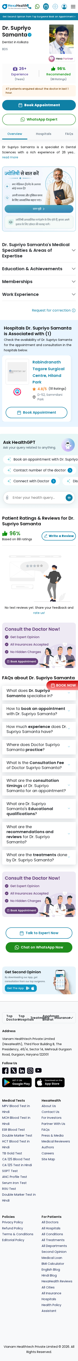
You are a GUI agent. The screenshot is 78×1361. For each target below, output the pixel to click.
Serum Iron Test (14, 1183)
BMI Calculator (53, 1264)
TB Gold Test (12, 1153)
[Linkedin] (22, 1070)
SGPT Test (10, 1171)
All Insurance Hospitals (51, 1296)
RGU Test (9, 1189)
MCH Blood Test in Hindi (16, 1121)
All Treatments (53, 1240)
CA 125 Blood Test (16, 1159)
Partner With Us (53, 1124)
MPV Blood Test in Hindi (16, 1109)
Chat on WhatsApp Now (42, 947)
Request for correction (51, 310)
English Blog (51, 1269)
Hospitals (43, 134)
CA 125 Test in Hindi (17, 1165)
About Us (49, 1106)
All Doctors (50, 1222)
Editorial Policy (13, 1240)
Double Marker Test (17, 1135)
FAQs (46, 1129)
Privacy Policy (12, 1222)
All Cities (48, 1287)
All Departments (54, 1246)
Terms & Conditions (17, 1234)
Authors (48, 1147)
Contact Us (50, 1112)
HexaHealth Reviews (57, 1281)
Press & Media (52, 1135)
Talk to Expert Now (42, 932)
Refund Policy (12, 1228)
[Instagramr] (30, 1070)
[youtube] (38, 1070)
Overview (14, 134)
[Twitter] (13, 1070)
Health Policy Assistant (51, 1308)
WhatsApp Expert (42, 119)
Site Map (48, 1159)
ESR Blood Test (13, 1129)
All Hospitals (51, 1228)
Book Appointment (39, 412)
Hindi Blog (49, 1275)
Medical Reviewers (56, 1141)
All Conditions (52, 1234)
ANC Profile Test (14, 1177)
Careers (48, 1153)
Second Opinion (54, 1252)
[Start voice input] (69, 497)
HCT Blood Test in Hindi (16, 1144)
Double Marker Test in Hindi (19, 1197)
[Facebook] (5, 1070)
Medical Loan (52, 1258)
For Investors (52, 1118)
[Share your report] (7, 497)
